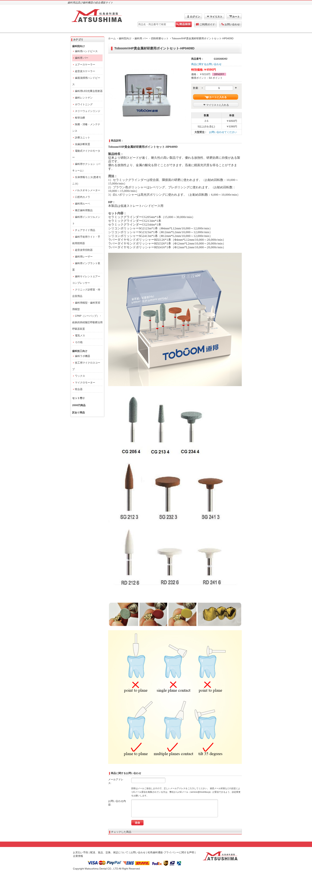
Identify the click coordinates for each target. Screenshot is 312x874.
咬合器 (79, 389)
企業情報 (78, 856)
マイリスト (216, 16)
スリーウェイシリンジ (87, 111)
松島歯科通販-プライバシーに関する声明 (171, 852)
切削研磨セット (160, 38)
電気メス (80, 335)
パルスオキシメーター (87, 190)
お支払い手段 (80, 852)
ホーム (112, 38)
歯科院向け (125, 38)
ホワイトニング (84, 104)
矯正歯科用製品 (84, 210)
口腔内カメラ (82, 196)
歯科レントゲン (84, 97)
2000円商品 (79, 405)
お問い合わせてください (223, 132)
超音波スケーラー (85, 71)
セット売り (78, 398)
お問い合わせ (232, 24)
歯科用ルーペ (82, 203)
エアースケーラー (85, 64)
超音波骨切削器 (84, 249)
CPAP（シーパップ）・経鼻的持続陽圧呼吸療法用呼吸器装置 (87, 322)
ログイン (195, 16)
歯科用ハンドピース (86, 51)
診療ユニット (82, 137)
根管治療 (80, 117)
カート (236, 16)
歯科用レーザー (84, 256)
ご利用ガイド (207, 24)
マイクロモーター (85, 382)
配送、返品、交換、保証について (109, 852)
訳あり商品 (78, 412)
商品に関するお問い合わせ (206, 64)
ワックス (80, 375)
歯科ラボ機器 (82, 356)
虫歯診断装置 (82, 144)
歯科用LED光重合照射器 (89, 91)
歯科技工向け (79, 351)
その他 (79, 342)
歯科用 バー (141, 38)
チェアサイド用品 (85, 230)
